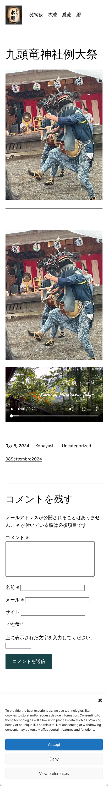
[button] (100, 700)
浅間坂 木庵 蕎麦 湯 (57, 14)
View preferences (54, 773)
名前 (12, 587)
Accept (54, 744)
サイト (13, 612)
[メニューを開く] (99, 15)
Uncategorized (76, 445)
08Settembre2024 (24, 458)
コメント (17, 537)
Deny (54, 759)
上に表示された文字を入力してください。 (50, 637)
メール (15, 599)
